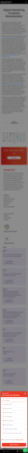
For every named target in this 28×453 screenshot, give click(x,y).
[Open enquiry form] (25, 450)
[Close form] (25, 394)
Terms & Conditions (19, 439)
